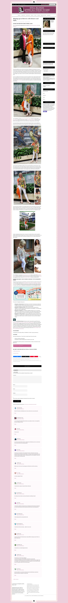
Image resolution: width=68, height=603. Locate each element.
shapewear (18, 361)
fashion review (28, 358)
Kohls (44, 93)
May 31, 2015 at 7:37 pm (20, 524)
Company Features (20, 358)
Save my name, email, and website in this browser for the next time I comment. (24, 398)
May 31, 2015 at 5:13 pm (20, 555)
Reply (15, 413)
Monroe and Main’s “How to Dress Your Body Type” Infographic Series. (23, 322)
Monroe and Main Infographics (31, 360)
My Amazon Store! (45, 91)
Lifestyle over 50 (33, 358)
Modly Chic (14, 26)
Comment (14, 375)
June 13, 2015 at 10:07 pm (20, 450)
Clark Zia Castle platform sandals (26, 118)
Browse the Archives (45, 69)
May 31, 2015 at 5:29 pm (20, 545)
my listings (48, 85)
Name (14, 384)
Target (44, 97)
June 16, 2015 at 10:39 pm (20, 439)
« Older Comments (15, 579)
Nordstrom (44, 95)
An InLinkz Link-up (15, 353)
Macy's (44, 99)
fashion (25, 358)
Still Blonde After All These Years (34, 10)
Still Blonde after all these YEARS (34, 25)
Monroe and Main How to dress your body (19, 360)
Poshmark (44, 86)
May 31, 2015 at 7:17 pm (20, 534)
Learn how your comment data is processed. (30, 404)
